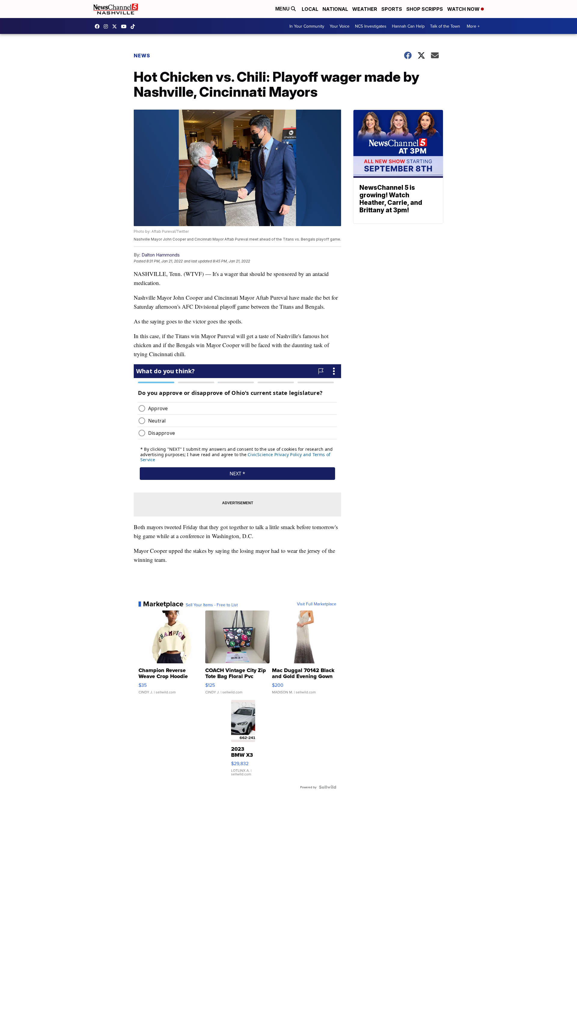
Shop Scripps (424, 9)
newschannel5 (98, 26)
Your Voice (340, 26)
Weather (364, 9)
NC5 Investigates (370, 26)
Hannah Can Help (408, 26)
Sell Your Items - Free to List (212, 605)
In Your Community (306, 26)
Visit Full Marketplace (316, 604)
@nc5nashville (134, 26)
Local (310, 9)
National (335, 9)
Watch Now (464, 9)
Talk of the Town (445, 26)
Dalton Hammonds (161, 255)
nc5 (116, 26)
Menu (283, 8)
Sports (391, 9)
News (142, 56)
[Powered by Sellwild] (327, 787)
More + (473, 26)
